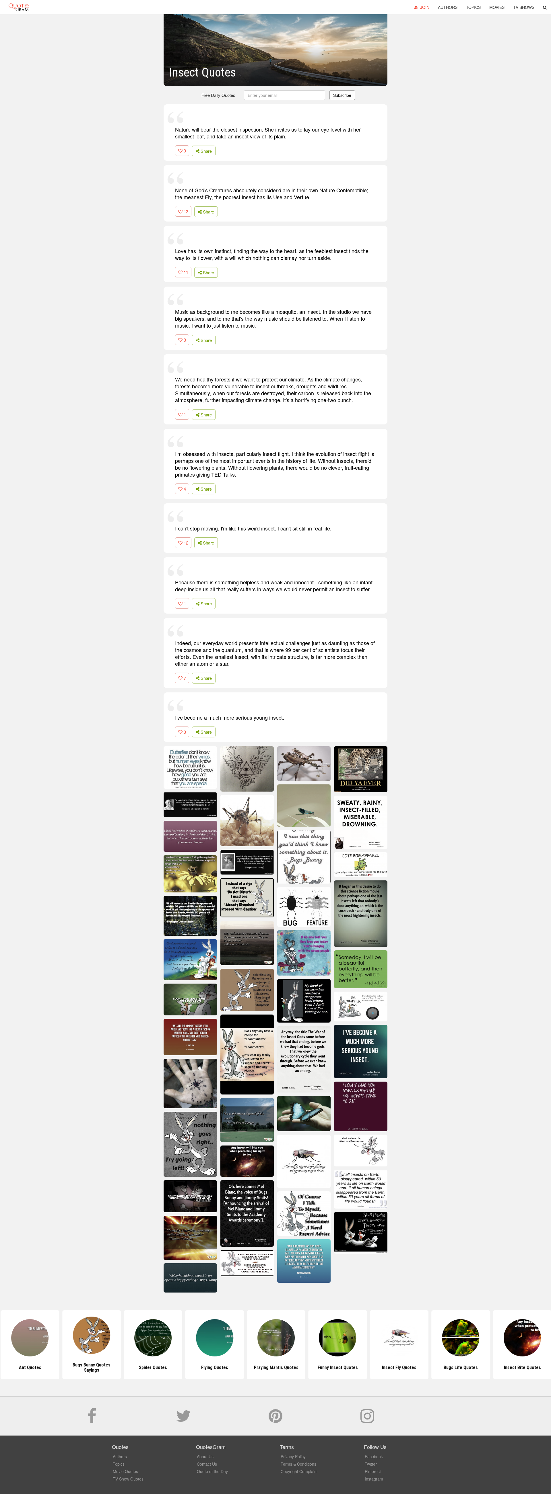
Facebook (374, 1456)
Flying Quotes (213, 1367)
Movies (497, 7)
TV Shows (523, 7)
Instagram (374, 1479)
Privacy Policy (293, 1456)
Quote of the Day (212, 1471)
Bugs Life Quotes (460, 1367)
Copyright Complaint (299, 1471)
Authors (447, 7)
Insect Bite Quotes (521, 1367)
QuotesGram (19, 7)
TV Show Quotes (128, 1479)
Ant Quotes (29, 1367)
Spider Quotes (152, 1367)
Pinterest (373, 1471)
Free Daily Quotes (218, 95)
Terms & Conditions (298, 1464)
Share (205, 151)
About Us (205, 1456)
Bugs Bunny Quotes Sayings (91, 1367)
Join (424, 7)
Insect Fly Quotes (398, 1367)
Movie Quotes (125, 1471)
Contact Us (207, 1464)
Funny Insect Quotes (337, 1367)
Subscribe (342, 95)
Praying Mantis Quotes (275, 1367)
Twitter (371, 1464)
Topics (473, 7)
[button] (545, 7)
